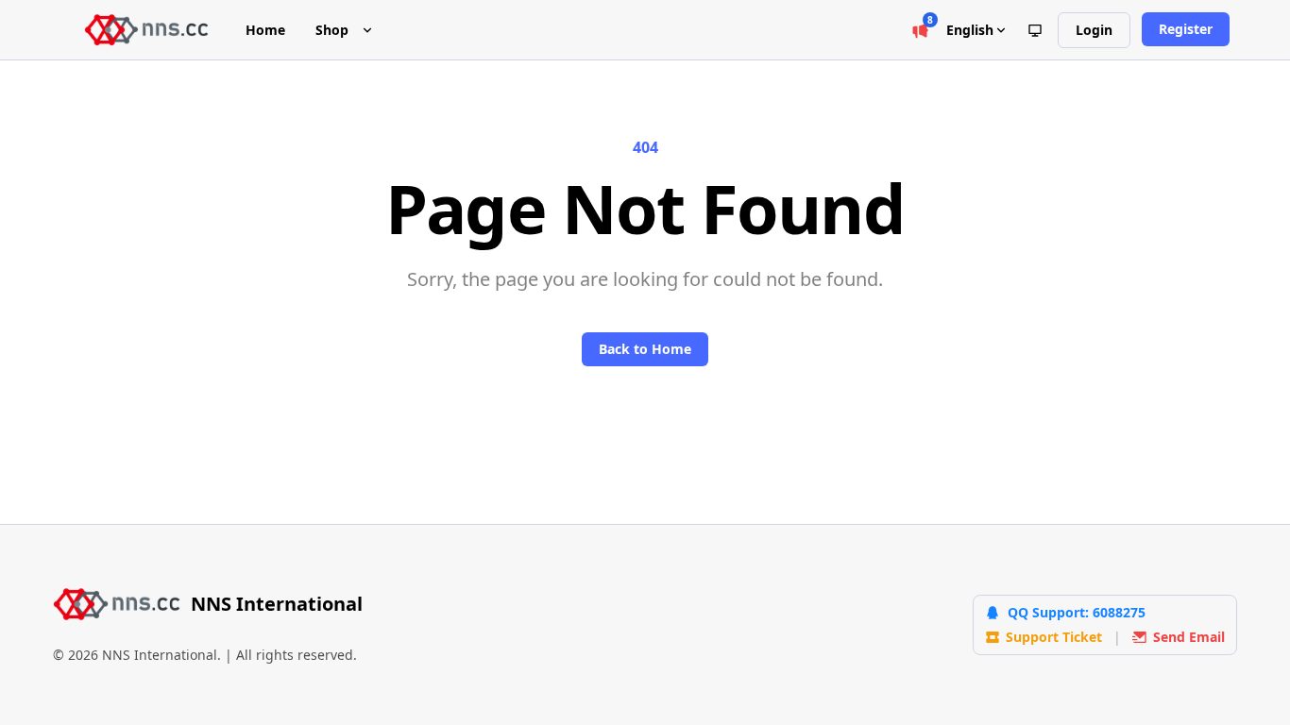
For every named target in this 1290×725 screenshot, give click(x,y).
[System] (1035, 30)
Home (265, 30)
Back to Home (645, 349)
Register (1186, 29)
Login (1094, 30)
